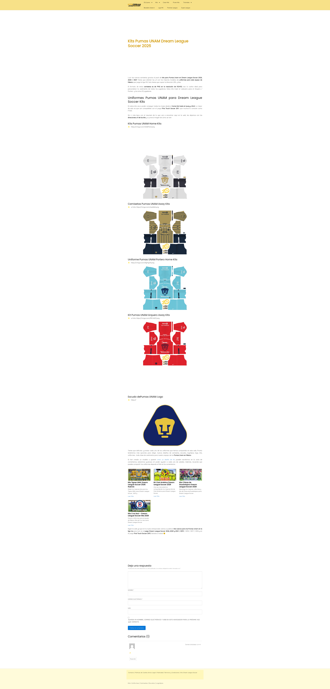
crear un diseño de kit (166, 460)
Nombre (131, 590)
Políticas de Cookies (141, 672)
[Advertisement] (165, 23)
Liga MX (160, 8)
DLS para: (147, 2)
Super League (185, 8)
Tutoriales (186, 2)
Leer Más (131, 496)
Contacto (131, 672)
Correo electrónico (135, 599)
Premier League (172, 8)
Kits (156, 2)
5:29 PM (199, 644)
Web (129, 608)
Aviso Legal (152, 672)
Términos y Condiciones (171, 672)
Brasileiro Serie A (149, 8)
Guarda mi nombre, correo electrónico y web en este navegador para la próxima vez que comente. (164, 621)
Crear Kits (166, 2)
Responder (133, 659)
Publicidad (160, 672)
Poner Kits (176, 2)
